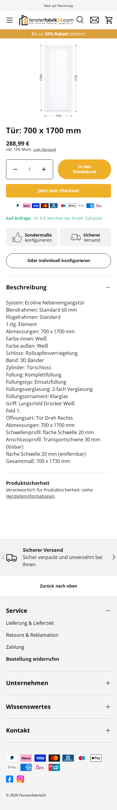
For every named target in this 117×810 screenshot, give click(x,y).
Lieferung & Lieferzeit (30, 623)
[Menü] (9, 20)
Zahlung (15, 647)
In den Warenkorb (84, 169)
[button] (109, 20)
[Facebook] (9, 779)
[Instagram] (20, 779)
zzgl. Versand (45, 149)
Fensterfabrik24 (32, 795)
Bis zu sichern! (59, 34)
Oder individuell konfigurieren (58, 260)
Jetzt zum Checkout (58, 190)
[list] (58, 97)
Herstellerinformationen (30, 496)
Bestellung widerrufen (32, 659)
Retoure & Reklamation (32, 635)
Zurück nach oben (58, 586)
